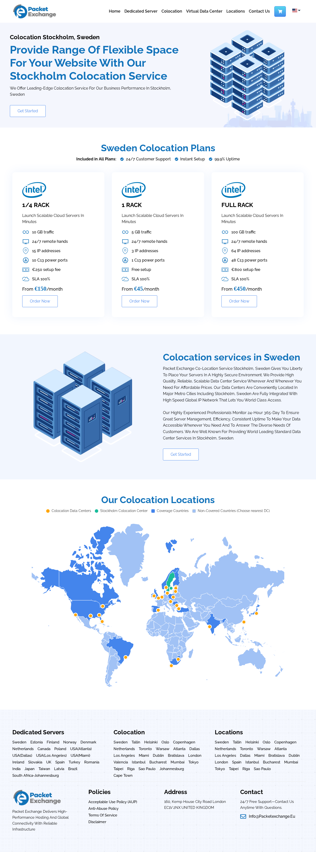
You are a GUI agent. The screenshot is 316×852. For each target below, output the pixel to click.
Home (114, 11)
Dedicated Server (141, 11)
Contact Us (259, 11)
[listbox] (296, 10)
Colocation (171, 11)
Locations (235, 11)
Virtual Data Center (204, 11)
